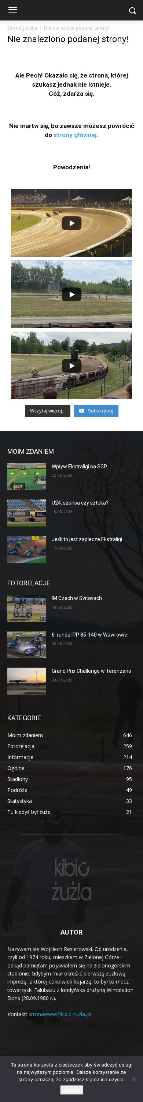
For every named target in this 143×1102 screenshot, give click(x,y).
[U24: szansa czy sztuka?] (26, 513)
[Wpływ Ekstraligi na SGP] (26, 476)
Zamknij (71, 1090)
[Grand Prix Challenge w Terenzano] (26, 681)
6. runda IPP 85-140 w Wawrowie (89, 635)
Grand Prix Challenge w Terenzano (91, 671)
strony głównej (75, 135)
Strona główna (22, 28)
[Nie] (134, 1079)
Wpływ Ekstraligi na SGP (79, 466)
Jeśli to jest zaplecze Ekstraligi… (88, 539)
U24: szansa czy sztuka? (80, 503)
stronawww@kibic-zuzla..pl (60, 1014)
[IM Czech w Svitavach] (26, 608)
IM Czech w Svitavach (77, 598)
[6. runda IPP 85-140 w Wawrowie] (26, 644)
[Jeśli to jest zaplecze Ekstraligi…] (26, 549)
